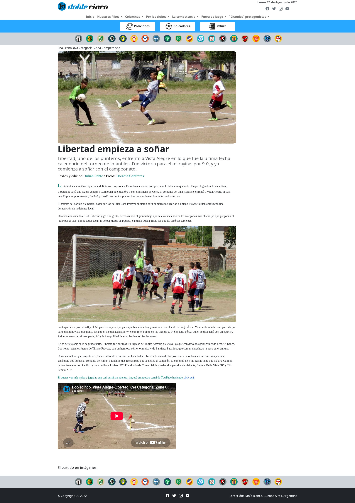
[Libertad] (156, 38)
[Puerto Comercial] (123, 38)
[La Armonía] (145, 38)
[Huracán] (134, 38)
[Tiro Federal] (234, 38)
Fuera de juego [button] (212, 17)
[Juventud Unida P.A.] (278, 38)
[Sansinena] (211, 38)
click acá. (189, 377)
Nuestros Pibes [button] (108, 17)
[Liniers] (78, 38)
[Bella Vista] (100, 38)
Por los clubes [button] (156, 17)
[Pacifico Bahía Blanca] (167, 38)
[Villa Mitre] (112, 38)
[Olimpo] (89, 38)
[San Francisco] (200, 38)
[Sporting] (222, 38)
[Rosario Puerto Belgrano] (189, 38)
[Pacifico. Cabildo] (178, 38)
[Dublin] (256, 38)
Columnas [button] (133, 17)
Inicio (90, 17)
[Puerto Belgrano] (267, 38)
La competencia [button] (184, 17)
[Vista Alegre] (245, 38)
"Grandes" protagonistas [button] (248, 17)
